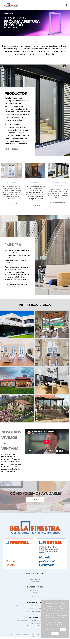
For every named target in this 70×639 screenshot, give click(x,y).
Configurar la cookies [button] (51, 629)
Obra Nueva (35, 597)
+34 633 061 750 (36, 623)
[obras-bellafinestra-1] (17, 324)
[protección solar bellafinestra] (52, 324)
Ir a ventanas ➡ (11, 203)
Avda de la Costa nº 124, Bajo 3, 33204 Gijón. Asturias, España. (36, 606)
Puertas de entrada (35, 579)
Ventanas (35, 577)
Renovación (35, 594)
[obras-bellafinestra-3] (17, 380)
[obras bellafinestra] (52, 352)
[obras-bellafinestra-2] (17, 352)
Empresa (35, 592)
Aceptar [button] (63, 629)
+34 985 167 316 (36, 608)
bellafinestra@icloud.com (36, 611)
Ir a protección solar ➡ (58, 203)
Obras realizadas (35, 590)
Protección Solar (35, 581)
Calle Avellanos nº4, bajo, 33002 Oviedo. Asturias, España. (36, 620)
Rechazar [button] (55, 633)
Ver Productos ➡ (12, 149)
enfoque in (40, 634)
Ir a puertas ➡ (35, 205)
